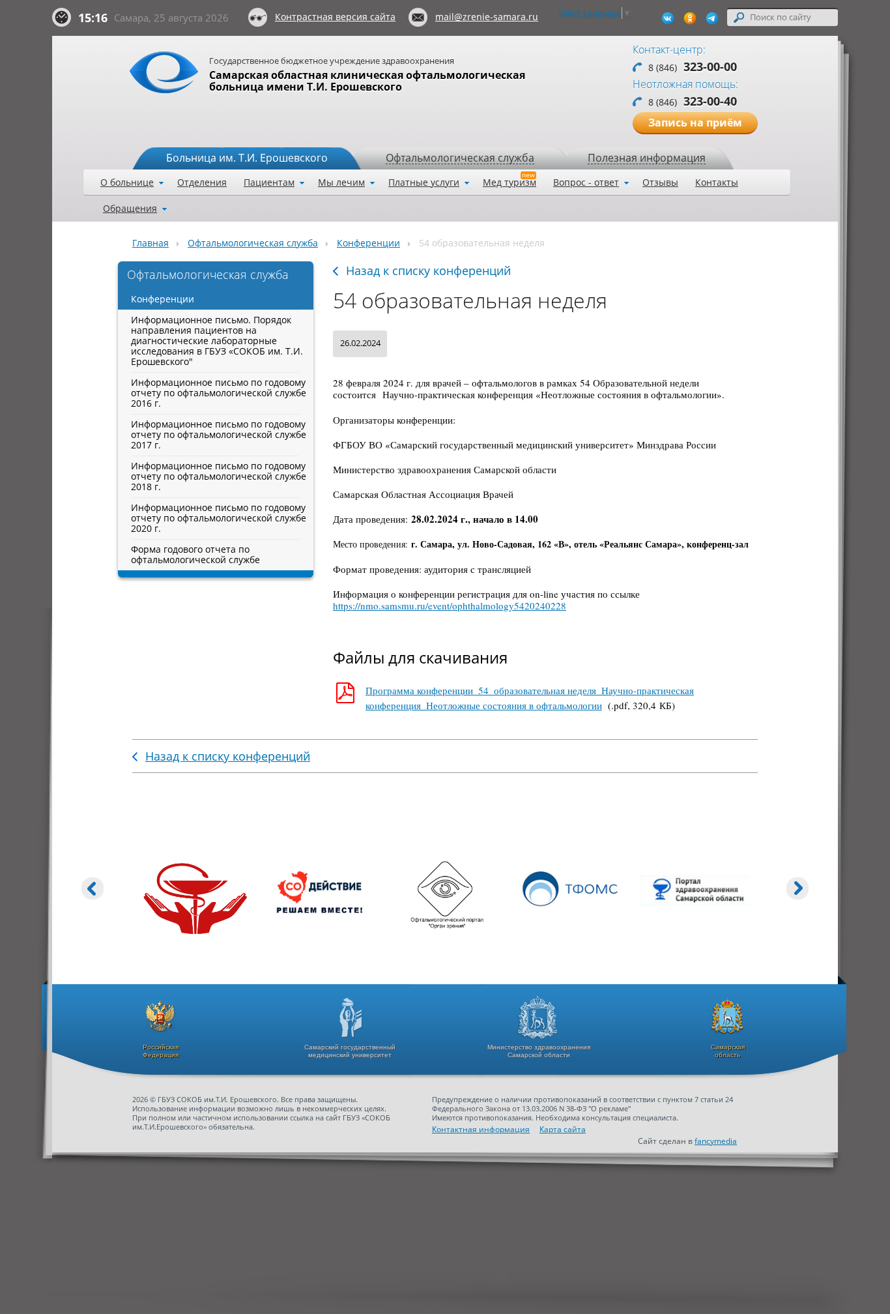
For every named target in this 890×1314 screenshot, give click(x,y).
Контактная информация (481, 1129)
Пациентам (269, 182)
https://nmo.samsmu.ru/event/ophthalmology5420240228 (449, 605)
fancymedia (716, 1140)
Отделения (202, 182)
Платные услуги (423, 182)
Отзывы (660, 182)
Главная (150, 243)
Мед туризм (509, 181)
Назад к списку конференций (428, 270)
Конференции (368, 243)
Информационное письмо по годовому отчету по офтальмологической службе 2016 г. (218, 392)
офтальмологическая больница (164, 72)
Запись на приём (695, 122)
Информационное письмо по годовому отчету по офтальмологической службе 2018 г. (218, 476)
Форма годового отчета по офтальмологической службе (195, 554)
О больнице (127, 182)
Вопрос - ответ (586, 182)
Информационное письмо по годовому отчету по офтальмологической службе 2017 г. (218, 434)
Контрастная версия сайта (335, 16)
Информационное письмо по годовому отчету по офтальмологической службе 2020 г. (218, 517)
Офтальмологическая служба (253, 243)
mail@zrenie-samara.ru (486, 16)
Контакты (716, 182)
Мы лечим (341, 182)
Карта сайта (562, 1129)
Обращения (130, 208)
